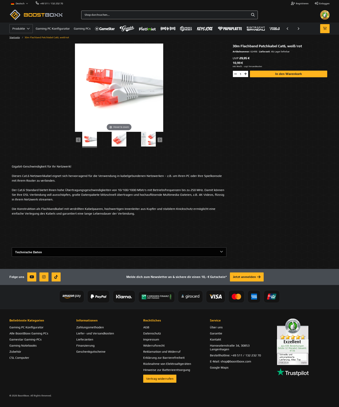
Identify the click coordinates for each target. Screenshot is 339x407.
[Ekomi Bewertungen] (303, 342)
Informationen (87, 320)
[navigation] (19, 3)
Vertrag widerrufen (159, 379)
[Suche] (253, 15)
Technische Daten (28, 252)
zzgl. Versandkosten (253, 66)
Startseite (14, 37)
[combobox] (169, 15)
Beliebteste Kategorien (26, 320)
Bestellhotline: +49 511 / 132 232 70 (235, 355)
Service (215, 320)
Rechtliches (152, 320)
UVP (236, 58)
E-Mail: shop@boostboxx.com (230, 361)
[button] (287, 28)
